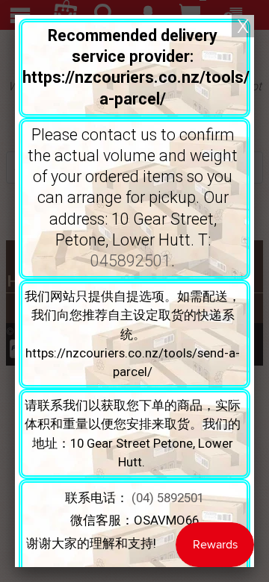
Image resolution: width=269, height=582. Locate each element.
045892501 (130, 260)
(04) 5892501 (168, 497)
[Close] (243, 26)
